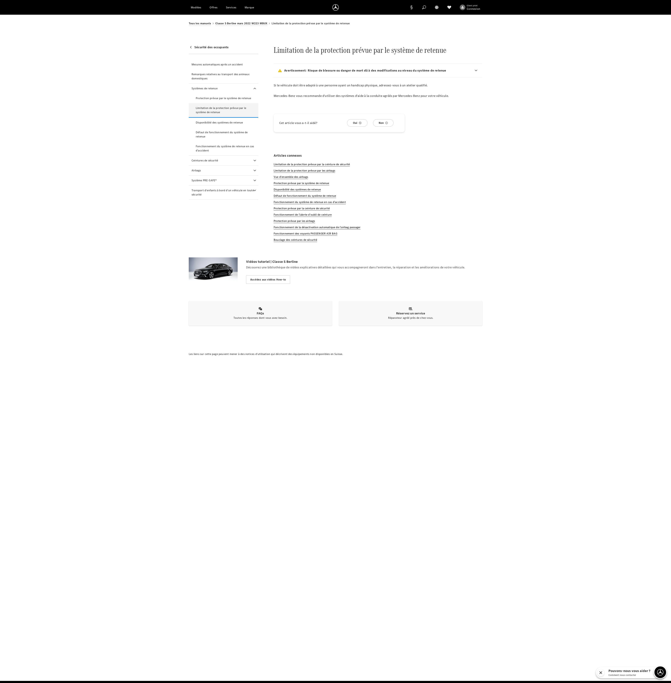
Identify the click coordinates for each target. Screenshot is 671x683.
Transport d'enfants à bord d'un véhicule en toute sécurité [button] (223, 192)
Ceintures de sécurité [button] (205, 160)
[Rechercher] (424, 7)
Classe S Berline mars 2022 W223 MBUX (241, 23)
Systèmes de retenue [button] (205, 88)
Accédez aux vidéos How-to (268, 279)
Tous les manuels (200, 23)
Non (381, 123)
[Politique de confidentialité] (411, 7)
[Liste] (449, 7)
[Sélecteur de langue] (436, 7)
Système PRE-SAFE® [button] (204, 180)
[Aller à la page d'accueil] (335, 7)
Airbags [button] (196, 170)
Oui (355, 123)
